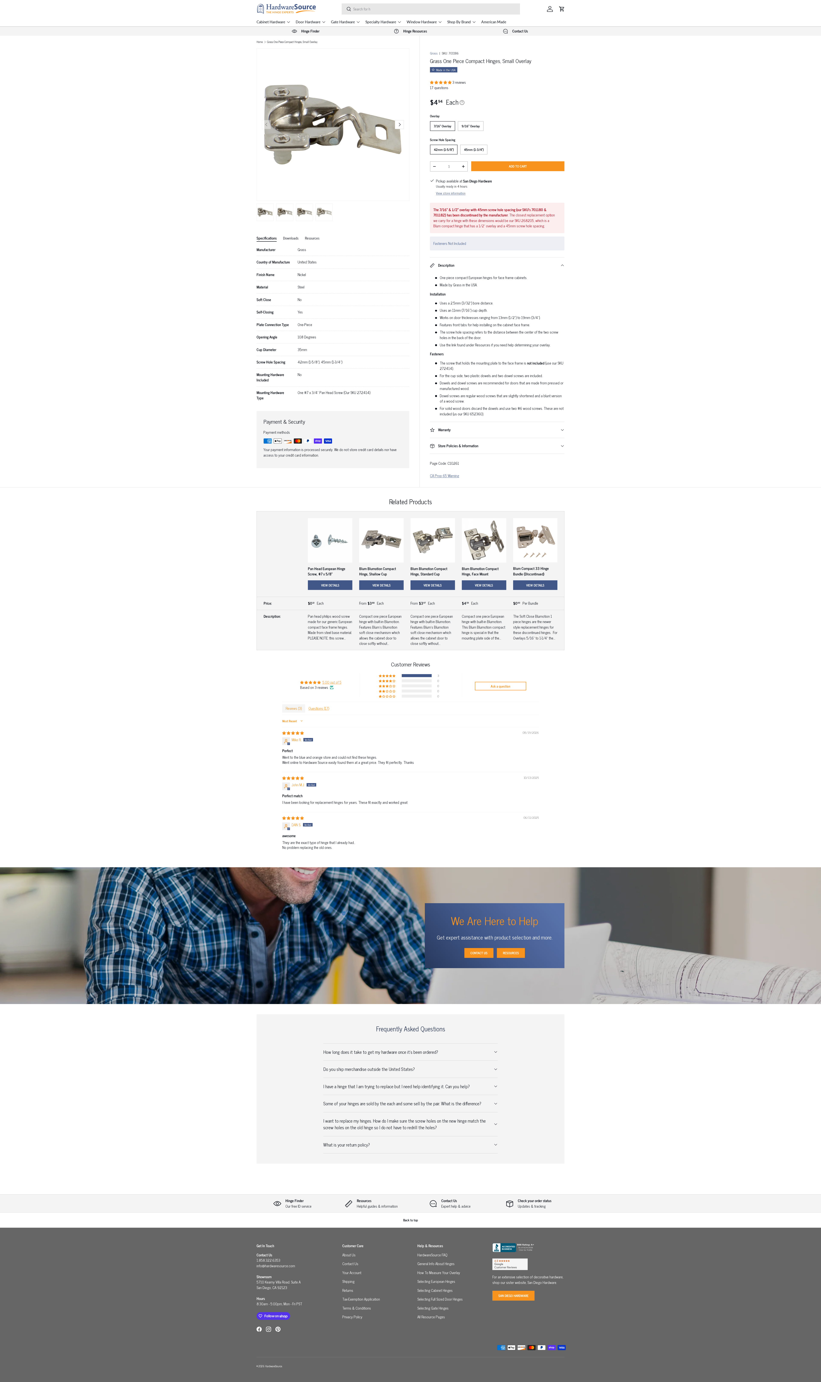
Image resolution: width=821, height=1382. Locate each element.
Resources (511, 953)
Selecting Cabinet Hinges (435, 1290)
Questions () (319, 708)
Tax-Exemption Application (361, 1299)
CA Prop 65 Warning (444, 476)
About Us (349, 1255)
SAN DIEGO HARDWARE (513, 1295)
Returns (347, 1290)
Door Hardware (308, 22)
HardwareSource (273, 1366)
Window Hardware (422, 22)
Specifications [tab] (267, 238)
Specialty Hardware (380, 22)
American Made (493, 22)
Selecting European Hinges (436, 1281)
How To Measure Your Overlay (438, 1273)
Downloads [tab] (290, 238)
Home (260, 42)
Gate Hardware (343, 22)
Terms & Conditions (356, 1308)
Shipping (348, 1281)
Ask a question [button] (500, 686)
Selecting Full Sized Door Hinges (440, 1299)
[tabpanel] (333, 324)
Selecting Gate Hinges (433, 1308)
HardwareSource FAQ (432, 1255)
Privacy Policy (352, 1317)
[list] (333, 125)
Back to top (410, 1220)
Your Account (351, 1273)
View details (330, 585)
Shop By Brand (459, 22)
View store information (450, 193)
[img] (293, 733)
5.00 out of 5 (331, 682)
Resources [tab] (312, 238)
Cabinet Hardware (271, 22)
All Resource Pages (431, 1317)
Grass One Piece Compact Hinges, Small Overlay (292, 42)
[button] (562, 9)
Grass (434, 53)
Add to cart (518, 166)
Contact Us (478, 953)
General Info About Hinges (436, 1264)
